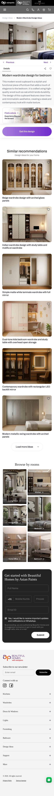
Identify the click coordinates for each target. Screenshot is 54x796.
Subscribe (43, 672)
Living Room (13, 501)
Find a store (10, 113)
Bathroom (38, 559)
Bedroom (38, 528)
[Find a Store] (44, 9)
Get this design (27, 131)
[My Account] (38, 9)
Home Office (13, 559)
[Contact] (33, 9)
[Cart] (49, 9)
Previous (10, 62)
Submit (40, 635)
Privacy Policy (7, 780)
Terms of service (21, 780)
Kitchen (38, 492)
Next (46, 62)
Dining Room (13, 523)
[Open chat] (49, 780)
